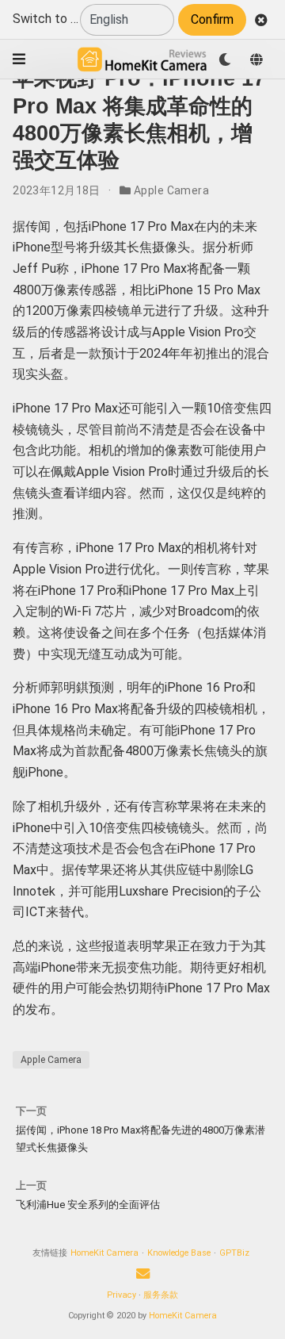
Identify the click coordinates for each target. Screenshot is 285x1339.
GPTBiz (234, 1253)
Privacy (121, 1295)
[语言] (256, 59)
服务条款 (160, 1295)
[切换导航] (19, 59)
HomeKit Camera (104, 1253)
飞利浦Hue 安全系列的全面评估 (88, 1204)
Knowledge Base (179, 1253)
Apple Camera (171, 190)
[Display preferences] (225, 59)
